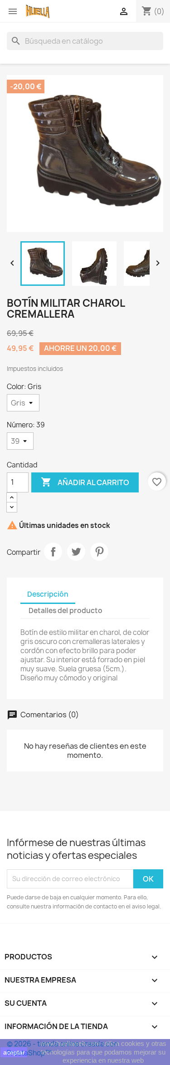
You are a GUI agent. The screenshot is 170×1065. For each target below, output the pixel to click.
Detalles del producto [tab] (65, 610)
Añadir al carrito (85, 482)
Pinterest (99, 552)
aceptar (14, 1052)
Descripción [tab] (47, 594)
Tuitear (76, 552)
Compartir (53, 552)
